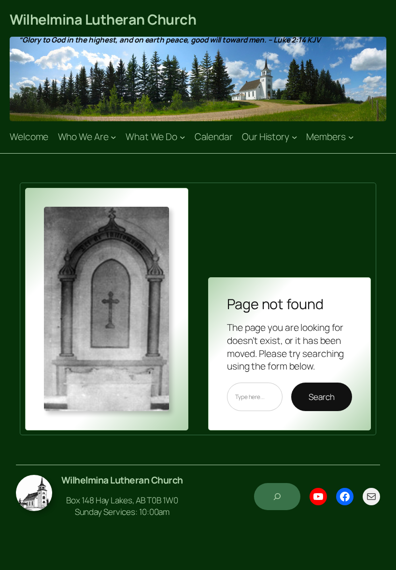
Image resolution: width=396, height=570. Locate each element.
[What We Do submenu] (182, 137)
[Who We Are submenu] (113, 137)
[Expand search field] (277, 496)
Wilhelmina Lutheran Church (103, 19)
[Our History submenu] (294, 137)
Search (321, 396)
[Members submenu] (351, 137)
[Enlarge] (156, 219)
